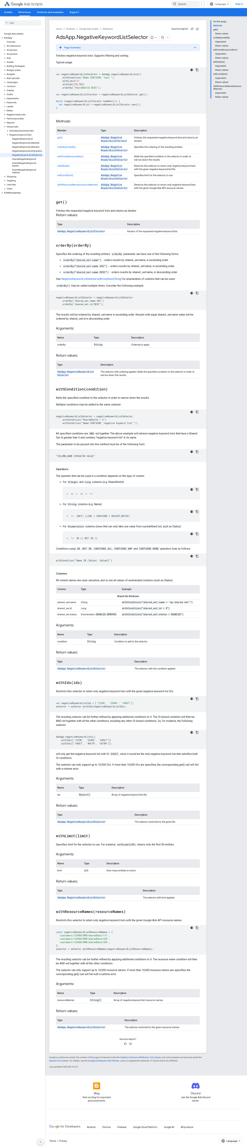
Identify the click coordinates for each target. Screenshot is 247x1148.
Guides (8, 12)
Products (70, 29)
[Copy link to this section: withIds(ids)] (85, 683)
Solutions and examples (50, 12)
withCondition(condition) (70, 156)
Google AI (169, 1127)
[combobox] (188, 4)
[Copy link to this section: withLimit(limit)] (93, 836)
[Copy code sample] (197, 70)
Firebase (122, 1127)
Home (59, 29)
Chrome (106, 1127)
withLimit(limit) (65, 175)
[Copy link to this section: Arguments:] (77, 329)
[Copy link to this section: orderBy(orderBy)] (94, 246)
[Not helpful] (197, 28)
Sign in (239, 4)
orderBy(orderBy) (66, 147)
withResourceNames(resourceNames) (77, 184)
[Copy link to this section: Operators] (71, 469)
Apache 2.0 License (58, 1060)
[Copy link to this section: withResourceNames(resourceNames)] (129, 912)
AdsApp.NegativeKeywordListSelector (114, 148)
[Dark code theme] (191, 70)
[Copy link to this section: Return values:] (81, 215)
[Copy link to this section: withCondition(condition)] (111, 389)
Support (74, 12)
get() (60, 137)
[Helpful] (192, 28)
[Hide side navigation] (40, 1142)
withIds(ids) (63, 166)
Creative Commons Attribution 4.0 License (140, 1057)
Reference (24, 12)
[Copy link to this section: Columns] (70, 574)
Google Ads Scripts (88, 29)
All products (187, 1127)
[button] (22, 38)
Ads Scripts (33, 4)
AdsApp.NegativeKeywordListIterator (114, 139)
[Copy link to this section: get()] (70, 202)
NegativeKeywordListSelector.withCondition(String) (91, 279)
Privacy (63, 1141)
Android (91, 1127)
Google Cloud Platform (145, 1127)
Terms (52, 1141)
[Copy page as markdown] (163, 37)
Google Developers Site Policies (103, 1060)
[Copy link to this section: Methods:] (74, 122)
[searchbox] (22, 23)
